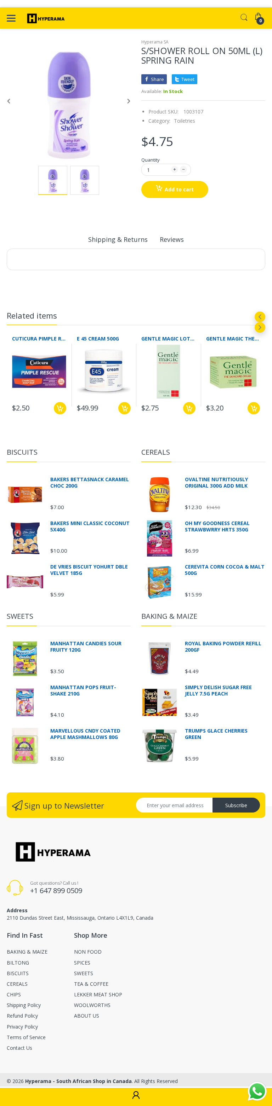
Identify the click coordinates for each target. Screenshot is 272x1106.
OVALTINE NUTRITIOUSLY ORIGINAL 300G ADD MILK (216, 482)
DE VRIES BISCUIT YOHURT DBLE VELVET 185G (89, 570)
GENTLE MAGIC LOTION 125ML (168, 338)
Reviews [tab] (172, 239)
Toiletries (184, 120)
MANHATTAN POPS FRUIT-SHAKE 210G (83, 690)
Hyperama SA (155, 42)
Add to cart (179, 189)
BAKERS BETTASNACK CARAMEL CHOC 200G (89, 482)
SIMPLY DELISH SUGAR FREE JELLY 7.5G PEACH (218, 690)
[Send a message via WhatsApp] (257, 1091)
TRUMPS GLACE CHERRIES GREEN (216, 734)
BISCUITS (22, 452)
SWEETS (20, 616)
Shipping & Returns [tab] (118, 239)
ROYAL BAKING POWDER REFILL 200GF (223, 646)
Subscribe (236, 805)
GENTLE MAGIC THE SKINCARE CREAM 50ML (233, 338)
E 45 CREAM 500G (98, 338)
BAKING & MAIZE (169, 616)
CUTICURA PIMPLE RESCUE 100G (39, 338)
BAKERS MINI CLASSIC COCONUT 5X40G (90, 526)
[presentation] (260, 317)
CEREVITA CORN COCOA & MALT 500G (225, 570)
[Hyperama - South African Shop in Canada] (45, 18)
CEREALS (155, 452)
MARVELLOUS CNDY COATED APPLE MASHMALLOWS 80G (85, 734)
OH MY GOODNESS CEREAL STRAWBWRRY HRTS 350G (217, 526)
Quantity (150, 160)
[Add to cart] (60, 408)
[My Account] (136, 1097)
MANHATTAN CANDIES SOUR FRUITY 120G (85, 646)
